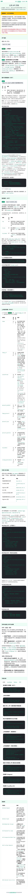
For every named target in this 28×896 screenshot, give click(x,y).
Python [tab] (15, 682)
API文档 (19, 1)
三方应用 (23, 1)
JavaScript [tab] (9, 682)
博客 (26, 1)
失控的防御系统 (12, 892)
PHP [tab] (20, 682)
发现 (16, 1)
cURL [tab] (4, 682)
